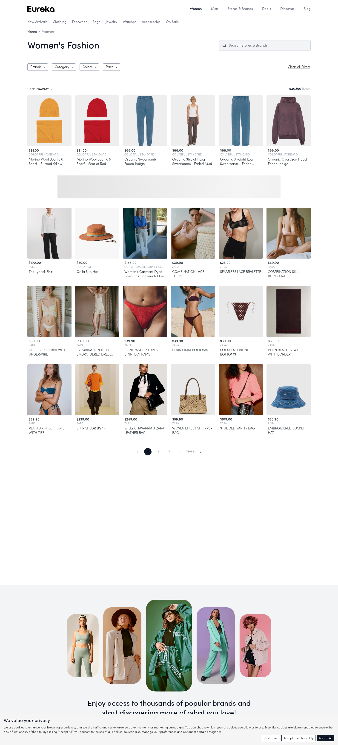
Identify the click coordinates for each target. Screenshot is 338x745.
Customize (271, 738)
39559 (190, 451)
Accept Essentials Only (298, 738)
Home (32, 32)
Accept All (325, 738)
